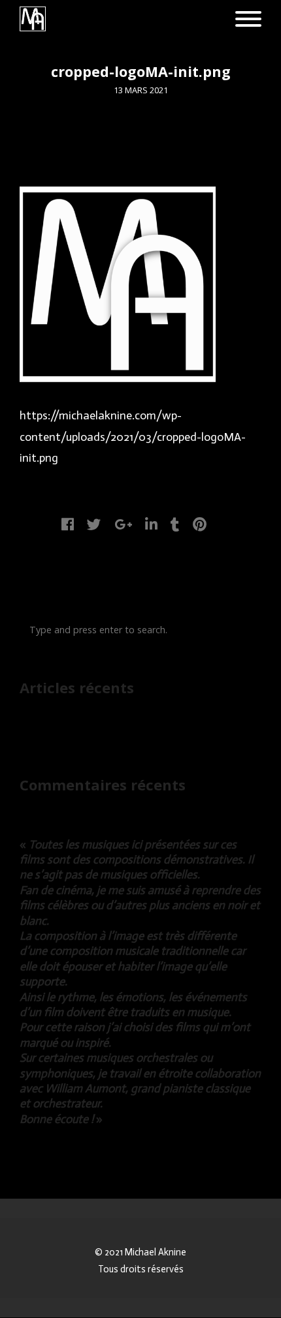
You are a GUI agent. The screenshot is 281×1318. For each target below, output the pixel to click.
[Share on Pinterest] (200, 525)
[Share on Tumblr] (175, 525)
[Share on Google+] (123, 525)
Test (29, 729)
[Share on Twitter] (94, 525)
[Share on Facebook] (67, 525)
